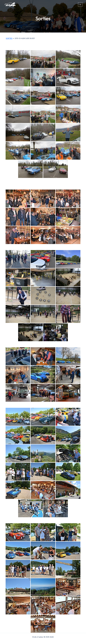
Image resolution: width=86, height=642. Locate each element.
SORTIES (9, 38)
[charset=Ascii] (68, 356)
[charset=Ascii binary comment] (18, 198)
